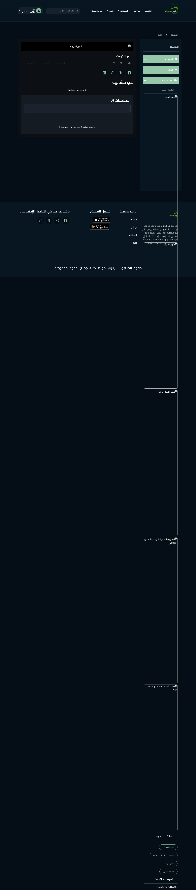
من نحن (136, 11)
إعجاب (44, 63)
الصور (134, 243)
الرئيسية (148, 11)
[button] (161, 59)
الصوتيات (133, 235)
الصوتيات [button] (124, 11)
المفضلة (28, 63)
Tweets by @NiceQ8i (167, 887)
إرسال (126, 117)
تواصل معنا (96, 11)
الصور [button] (111, 11)
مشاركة (59, 63)
